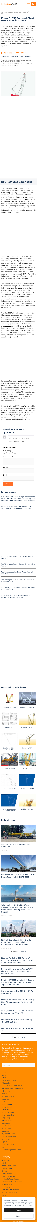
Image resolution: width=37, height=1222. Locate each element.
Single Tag (6, 1118)
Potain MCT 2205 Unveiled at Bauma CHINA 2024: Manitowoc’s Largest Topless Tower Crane (17, 982)
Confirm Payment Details (12, 1150)
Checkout (5, 1131)
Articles (4, 1078)
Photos (4, 1094)
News (4, 1075)
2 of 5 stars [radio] (7, 453)
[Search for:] (18, 1065)
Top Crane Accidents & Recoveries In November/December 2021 (15, 596)
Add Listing (6, 1110)
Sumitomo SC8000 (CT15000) (9, 748)
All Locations (6, 1128)
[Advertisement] (18, 117)
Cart (3, 1102)
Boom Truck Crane (9, 1166)
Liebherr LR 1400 (9, 789)
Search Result (7, 1107)
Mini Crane (6, 1187)
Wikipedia (6, 1083)
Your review (8, 457)
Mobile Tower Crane (9, 1192)
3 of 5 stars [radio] (9, 453)
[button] (28, 4)
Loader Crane (7, 1184)
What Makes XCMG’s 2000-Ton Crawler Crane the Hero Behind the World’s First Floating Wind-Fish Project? (17, 908)
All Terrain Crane (8, 1096)
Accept (18, 1210)
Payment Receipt (8, 1134)
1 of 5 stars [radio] (4, 453)
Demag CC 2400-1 (27, 789)
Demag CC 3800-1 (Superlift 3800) (9, 809)
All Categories (7, 1126)
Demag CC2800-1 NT (27, 707)
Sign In (4, 1142)
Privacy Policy (27, 1205)
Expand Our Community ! (12, 1086)
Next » (23, 951)
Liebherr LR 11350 (27, 728)
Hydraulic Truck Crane (10, 1179)
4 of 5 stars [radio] (12, 453)
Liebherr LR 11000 (27, 809)
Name (6, 467)
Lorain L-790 (9, 728)
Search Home (7, 1104)
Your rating (7, 451)
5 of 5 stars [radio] (15, 453)
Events (4, 1171)
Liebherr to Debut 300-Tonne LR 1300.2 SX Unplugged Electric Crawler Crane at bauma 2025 (17, 960)
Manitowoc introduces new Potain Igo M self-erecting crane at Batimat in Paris (18, 1002)
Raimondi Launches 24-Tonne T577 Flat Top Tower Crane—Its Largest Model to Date (17, 971)
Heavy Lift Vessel (8, 1176)
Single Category (8, 1112)
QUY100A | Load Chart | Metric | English (16, 56)
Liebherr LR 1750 (27, 748)
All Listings (6, 1139)
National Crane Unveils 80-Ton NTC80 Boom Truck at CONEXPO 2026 (18, 876)
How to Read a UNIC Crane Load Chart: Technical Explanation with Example (17, 507)
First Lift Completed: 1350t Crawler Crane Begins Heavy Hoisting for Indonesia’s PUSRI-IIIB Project (16, 942)
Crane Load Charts (12, 12)
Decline (18, 1216)
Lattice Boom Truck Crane (12, 1182)
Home (3, 12)
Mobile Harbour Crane (10, 1190)
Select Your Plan (8, 1144)
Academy (5, 1160)
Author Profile (7, 1120)
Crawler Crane (23, 12)
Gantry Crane (7, 1174)
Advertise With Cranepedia (12, 1088)
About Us (5, 1099)
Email (5, 475)
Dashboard (6, 1123)
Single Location (8, 1115)
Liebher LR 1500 (27, 768)
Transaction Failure (9, 1136)
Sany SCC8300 (10, 768)
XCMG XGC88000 (10, 707)
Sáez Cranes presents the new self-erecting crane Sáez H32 (17, 1012)
